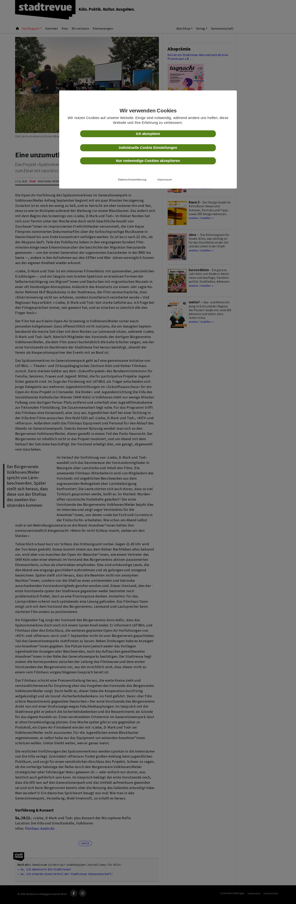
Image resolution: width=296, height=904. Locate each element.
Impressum (164, 179)
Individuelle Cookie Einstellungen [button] (148, 148)
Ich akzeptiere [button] (148, 134)
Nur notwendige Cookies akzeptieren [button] (148, 161)
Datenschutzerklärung (132, 179)
